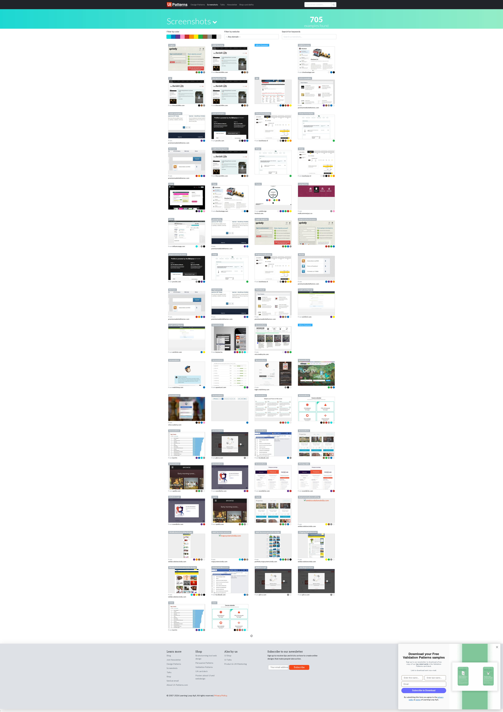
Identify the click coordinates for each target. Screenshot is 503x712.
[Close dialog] (497, 647)
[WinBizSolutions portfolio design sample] (186, 588)
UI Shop (227, 655)
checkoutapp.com (308, 72)
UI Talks (228, 659)
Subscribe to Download (423, 690)
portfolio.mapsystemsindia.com (266, 562)
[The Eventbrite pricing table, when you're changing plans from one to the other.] (316, 481)
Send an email (173, 680)
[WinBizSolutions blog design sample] (186, 553)
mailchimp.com (177, 387)
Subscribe (299, 667)
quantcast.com (221, 387)
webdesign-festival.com (261, 212)
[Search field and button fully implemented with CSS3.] (186, 301)
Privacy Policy (220, 695)
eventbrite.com (221, 491)
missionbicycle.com (262, 354)
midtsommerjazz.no (305, 213)
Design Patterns (174, 664)
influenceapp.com (178, 246)
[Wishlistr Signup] (316, 301)
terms (418, 700)
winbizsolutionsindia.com (307, 526)
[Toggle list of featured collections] (214, 22)
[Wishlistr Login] (186, 336)
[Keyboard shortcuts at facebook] (230, 582)
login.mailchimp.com (262, 390)
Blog (169, 655)
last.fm (174, 458)
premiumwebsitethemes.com (308, 108)
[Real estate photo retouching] (316, 500)
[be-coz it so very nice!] (230, 232)
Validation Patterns (204, 667)
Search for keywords (291, 31)
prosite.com (220, 141)
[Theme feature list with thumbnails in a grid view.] (273, 305)
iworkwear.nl (263, 141)
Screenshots (212, 4)
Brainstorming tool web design (206, 657)
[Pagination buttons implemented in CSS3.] (230, 302)
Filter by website (231, 31)
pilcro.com (219, 458)
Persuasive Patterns (204, 663)
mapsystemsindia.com (219, 562)
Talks (222, 4)
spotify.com (176, 491)
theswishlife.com (222, 72)
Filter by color (173, 31)
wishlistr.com (306, 317)
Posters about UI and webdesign (204, 677)
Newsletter (232, 4)
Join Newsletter (174, 659)
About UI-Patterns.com (177, 685)
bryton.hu (219, 352)
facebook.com (264, 458)
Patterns (198, 4)
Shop (169, 676)
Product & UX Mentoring (235, 664)
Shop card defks (246, 4)
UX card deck (201, 671)
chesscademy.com (174, 425)
